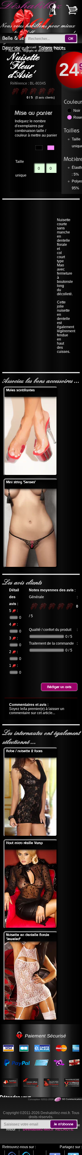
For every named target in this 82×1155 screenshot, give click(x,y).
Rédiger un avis (59, 687)
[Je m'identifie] (52, 14)
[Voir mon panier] (71, 9)
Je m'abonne (63, 1124)
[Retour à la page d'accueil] (31, 16)
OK (70, 39)
